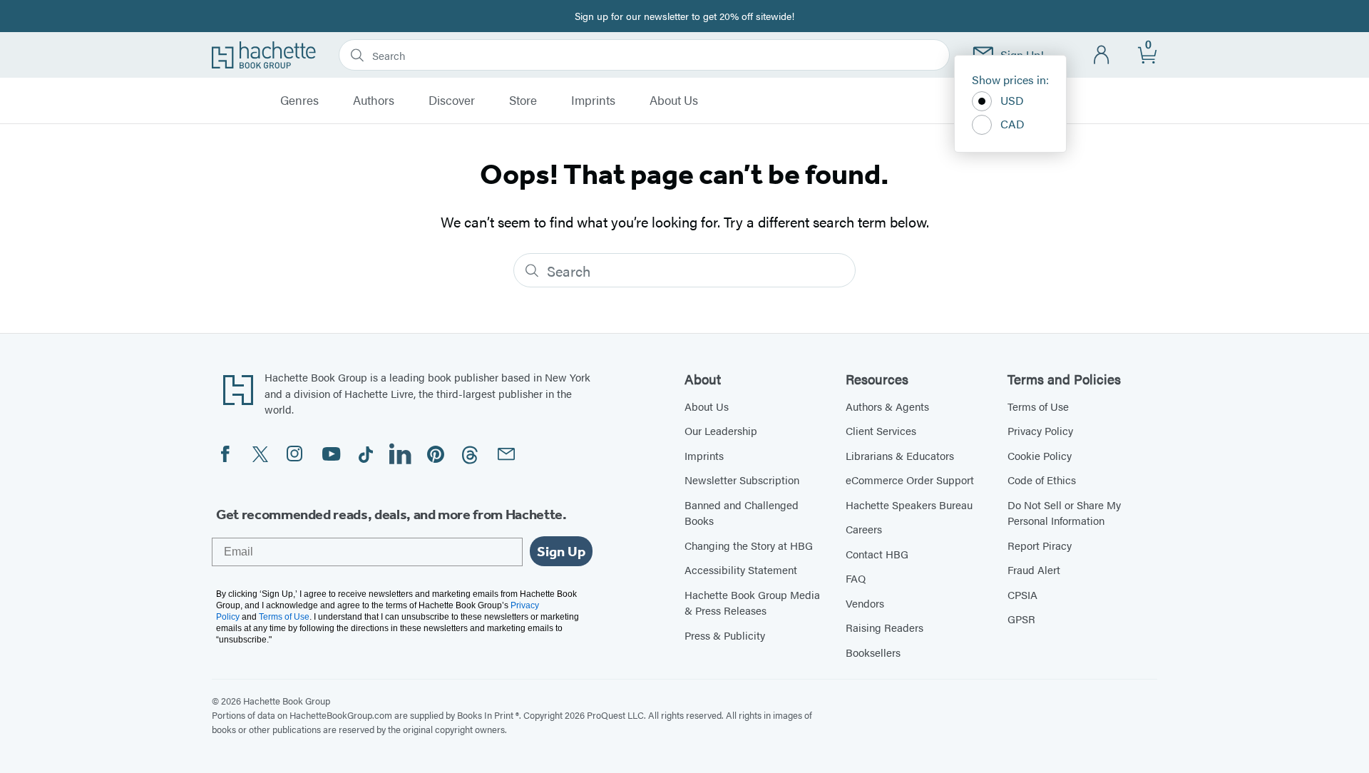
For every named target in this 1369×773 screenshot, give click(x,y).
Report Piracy (1039, 545)
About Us (674, 100)
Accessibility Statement (740, 569)
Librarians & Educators (900, 455)
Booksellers (873, 652)
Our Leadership (720, 430)
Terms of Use (1038, 406)
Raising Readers (884, 627)
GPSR (1021, 618)
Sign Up (561, 551)
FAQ (856, 577)
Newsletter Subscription (741, 479)
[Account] (1101, 55)
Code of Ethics (1041, 479)
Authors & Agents (887, 406)
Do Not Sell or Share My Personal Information (1064, 512)
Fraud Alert (1033, 569)
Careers (864, 528)
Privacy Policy (1040, 430)
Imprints (593, 100)
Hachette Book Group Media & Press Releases (752, 602)
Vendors (865, 602)
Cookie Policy (1039, 455)
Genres (299, 100)
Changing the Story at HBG (748, 545)
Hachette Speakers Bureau (909, 504)
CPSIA (1022, 594)
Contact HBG (877, 553)
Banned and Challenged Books (741, 512)
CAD (1012, 124)
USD (1012, 100)
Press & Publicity (724, 635)
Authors (373, 100)
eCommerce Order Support (910, 479)
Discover (452, 100)
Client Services (881, 430)
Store (523, 100)
